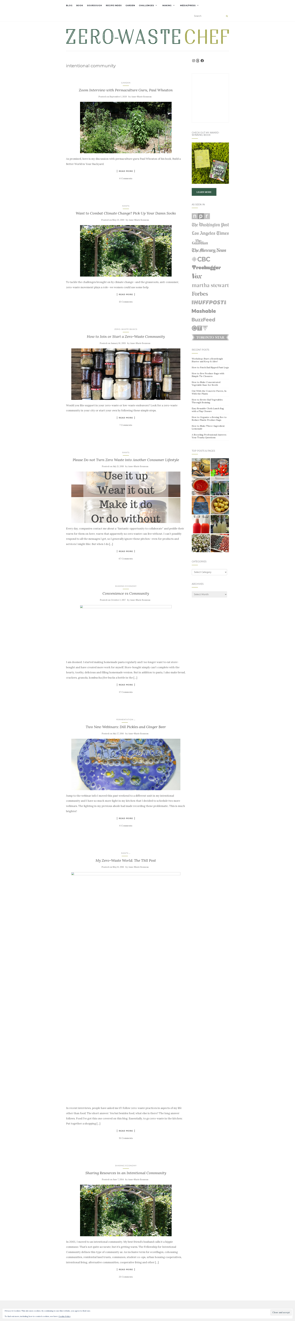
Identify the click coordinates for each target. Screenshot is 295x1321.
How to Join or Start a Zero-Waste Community (126, 336)
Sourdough (94, 5)
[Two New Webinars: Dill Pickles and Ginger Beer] (126, 764)
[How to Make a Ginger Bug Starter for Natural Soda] (201, 467)
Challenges (146, 5)
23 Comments (126, 1276)
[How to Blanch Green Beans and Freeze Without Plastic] (220, 486)
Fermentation (124, 719)
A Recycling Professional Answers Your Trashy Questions (209, 436)
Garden (130, 5)
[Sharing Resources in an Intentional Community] (126, 1210)
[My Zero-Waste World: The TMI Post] (126, 987)
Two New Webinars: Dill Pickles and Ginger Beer (126, 726)
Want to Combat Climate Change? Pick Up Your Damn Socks (126, 213)
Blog (69, 5)
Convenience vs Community (125, 593)
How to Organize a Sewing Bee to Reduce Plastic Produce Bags (209, 418)
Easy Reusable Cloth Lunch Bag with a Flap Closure (208, 410)
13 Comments (126, 301)
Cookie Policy (65, 1316)
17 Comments (126, 692)
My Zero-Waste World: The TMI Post (126, 860)
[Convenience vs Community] (126, 631)
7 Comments (125, 425)
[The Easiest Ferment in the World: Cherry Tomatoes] (220, 467)
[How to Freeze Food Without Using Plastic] (220, 543)
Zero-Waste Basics (125, 329)
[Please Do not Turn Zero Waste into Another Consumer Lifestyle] (126, 497)
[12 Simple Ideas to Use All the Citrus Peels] (220, 505)
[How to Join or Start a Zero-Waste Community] (126, 374)
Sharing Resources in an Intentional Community (125, 1173)
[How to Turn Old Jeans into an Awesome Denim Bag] (201, 505)
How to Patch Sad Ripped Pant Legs (210, 367)
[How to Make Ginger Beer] (220, 524)
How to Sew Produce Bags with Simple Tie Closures (208, 375)
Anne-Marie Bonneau (141, 96)
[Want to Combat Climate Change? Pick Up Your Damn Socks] (126, 251)
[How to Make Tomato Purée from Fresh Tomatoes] (201, 486)
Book (79, 5)
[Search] (227, 16)
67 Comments (126, 558)
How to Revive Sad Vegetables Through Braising (207, 401)
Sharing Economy (126, 586)
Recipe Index (114, 5)
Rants (125, 206)
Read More (126, 171)
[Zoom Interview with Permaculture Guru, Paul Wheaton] (126, 127)
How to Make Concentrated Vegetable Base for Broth (206, 383)
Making (167, 5)
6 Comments (125, 178)
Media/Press (188, 5)
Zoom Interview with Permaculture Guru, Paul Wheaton (126, 90)
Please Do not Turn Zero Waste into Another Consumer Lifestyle (126, 459)
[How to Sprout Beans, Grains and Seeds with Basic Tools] (201, 543)
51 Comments (126, 1138)
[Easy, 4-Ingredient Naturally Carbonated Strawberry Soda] (201, 524)
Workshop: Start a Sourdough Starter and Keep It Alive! (207, 360)
